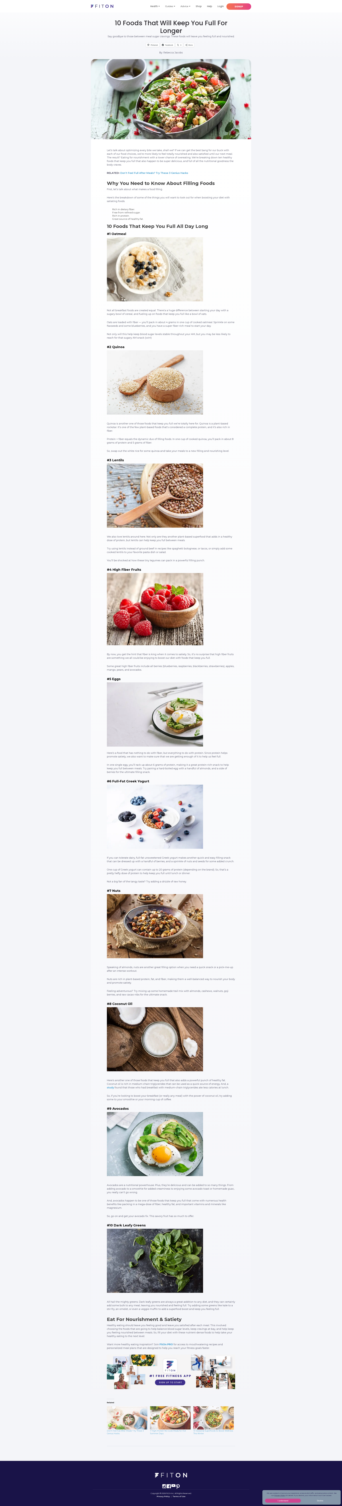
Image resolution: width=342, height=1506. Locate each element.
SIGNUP (239, 6)
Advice (184, 6)
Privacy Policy (163, 1496)
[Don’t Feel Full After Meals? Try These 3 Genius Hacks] (127, 1417)
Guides (169, 6)
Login (220, 6)
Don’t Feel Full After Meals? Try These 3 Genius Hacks (154, 173)
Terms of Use (179, 1496)
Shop (199, 6)
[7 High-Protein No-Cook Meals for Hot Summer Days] (170, 1417)
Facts (171, 14)
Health (154, 6)
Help (209, 6)
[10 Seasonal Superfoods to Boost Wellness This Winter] (213, 1417)
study (110, 1087)
